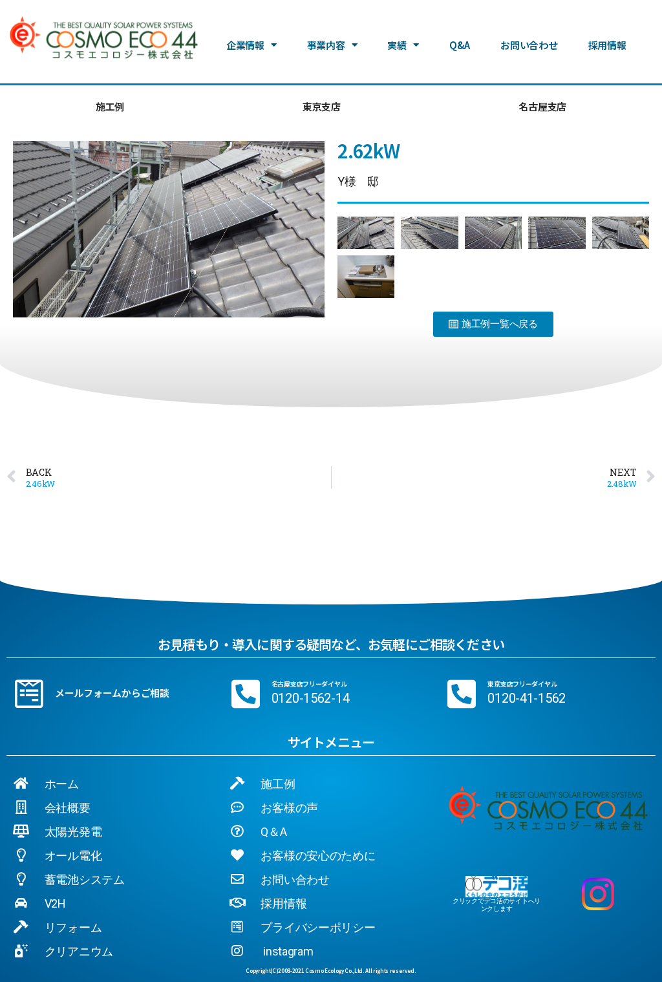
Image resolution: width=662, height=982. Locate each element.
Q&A (459, 45)
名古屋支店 (542, 106)
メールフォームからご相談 (112, 692)
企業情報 (245, 45)
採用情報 (607, 45)
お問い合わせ (528, 45)
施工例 (110, 106)
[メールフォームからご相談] (29, 694)
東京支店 (322, 106)
